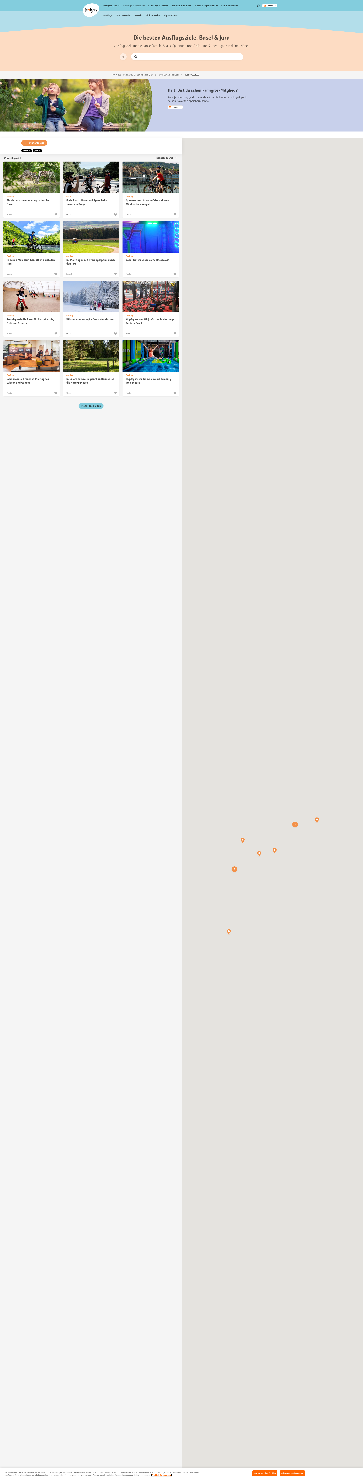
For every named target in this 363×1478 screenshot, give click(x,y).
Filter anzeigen (36, 143)
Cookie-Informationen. (161, 1475)
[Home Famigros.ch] (91, 10)
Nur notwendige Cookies (265, 1473)
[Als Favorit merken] (56, 214)
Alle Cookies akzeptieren (292, 1473)
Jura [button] (36, 150)
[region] (181, 1473)
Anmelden (272, 6)
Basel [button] (25, 150)
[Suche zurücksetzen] (238, 57)
